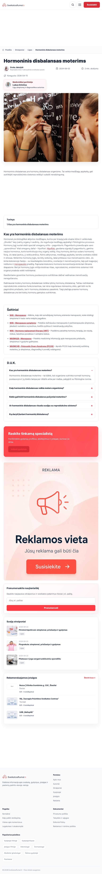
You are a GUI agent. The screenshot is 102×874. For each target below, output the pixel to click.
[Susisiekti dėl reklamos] (51, 521)
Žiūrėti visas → (89, 678)
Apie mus (57, 780)
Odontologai (24, 847)
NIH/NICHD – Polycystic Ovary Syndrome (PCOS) (32, 346)
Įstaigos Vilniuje (10, 847)
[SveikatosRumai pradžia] (13, 5)
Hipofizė (51, 248)
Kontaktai (6, 814)
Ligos (30, 50)
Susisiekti (92, 4)
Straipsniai (19, 50)
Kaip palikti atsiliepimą (11, 818)
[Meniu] (80, 5)
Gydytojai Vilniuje (10, 841)
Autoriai (56, 784)
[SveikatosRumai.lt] (25, 777)
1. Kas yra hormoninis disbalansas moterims (27, 224)
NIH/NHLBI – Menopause (20, 338)
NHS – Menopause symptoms (23, 323)
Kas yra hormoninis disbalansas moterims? (30, 370)
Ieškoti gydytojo (19, 449)
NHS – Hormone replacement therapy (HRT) (29, 331)
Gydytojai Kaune (28, 841)
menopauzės (20, 264)
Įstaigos (56, 796)
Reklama (56, 800)
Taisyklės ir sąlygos (61, 818)
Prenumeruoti (51, 608)
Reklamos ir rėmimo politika (64, 826)
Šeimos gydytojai (31, 853)
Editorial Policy (59, 822)
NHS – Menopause (18, 315)
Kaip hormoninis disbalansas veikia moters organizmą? (36, 388)
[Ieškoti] (73, 5)
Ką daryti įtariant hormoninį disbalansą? (29, 414)
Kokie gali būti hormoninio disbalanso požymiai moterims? (38, 397)
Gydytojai (57, 792)
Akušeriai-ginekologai (12, 853)
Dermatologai (39, 847)
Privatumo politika (60, 814)
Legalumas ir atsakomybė (12, 826)
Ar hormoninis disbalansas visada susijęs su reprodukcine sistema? (43, 405)
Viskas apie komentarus (12, 822)
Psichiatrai (8, 859)
